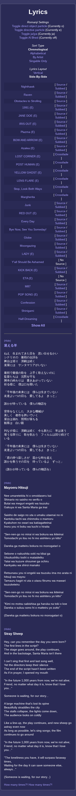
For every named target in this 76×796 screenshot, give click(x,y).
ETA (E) (28, 278)
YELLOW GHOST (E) (28, 172)
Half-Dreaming (27, 318)
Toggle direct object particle (29, 26)
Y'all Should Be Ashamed (28, 262)
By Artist (38, 57)
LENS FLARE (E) (28, 180)
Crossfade (61, 154)
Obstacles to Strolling (27, 101)
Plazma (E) (28, 132)
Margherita (28, 197)
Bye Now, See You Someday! (27, 229)
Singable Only (38, 61)
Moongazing (28, 245)
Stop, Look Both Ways (28, 188)
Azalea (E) (27, 148)
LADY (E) (28, 253)
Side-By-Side (38, 76)
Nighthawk (27, 86)
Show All (38, 325)
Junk (28, 205)
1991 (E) (27, 107)
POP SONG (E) (28, 294)
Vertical (38, 72)
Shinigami (27, 310)
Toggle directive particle (29, 29)
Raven (28, 94)
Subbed (60, 88)
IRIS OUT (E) (27, 123)
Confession (28, 302)
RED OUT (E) (27, 213)
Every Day (27, 221)
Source (60, 84)
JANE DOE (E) (27, 115)
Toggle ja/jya (29, 33)
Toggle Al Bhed (28, 37)
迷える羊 (10, 345)
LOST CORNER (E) (27, 156)
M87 (28, 286)
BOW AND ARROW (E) (27, 140)
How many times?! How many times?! (28, 784)
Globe (28, 237)
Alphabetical (38, 53)
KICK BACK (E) (27, 270)
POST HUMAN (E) (28, 164)
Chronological (38, 49)
